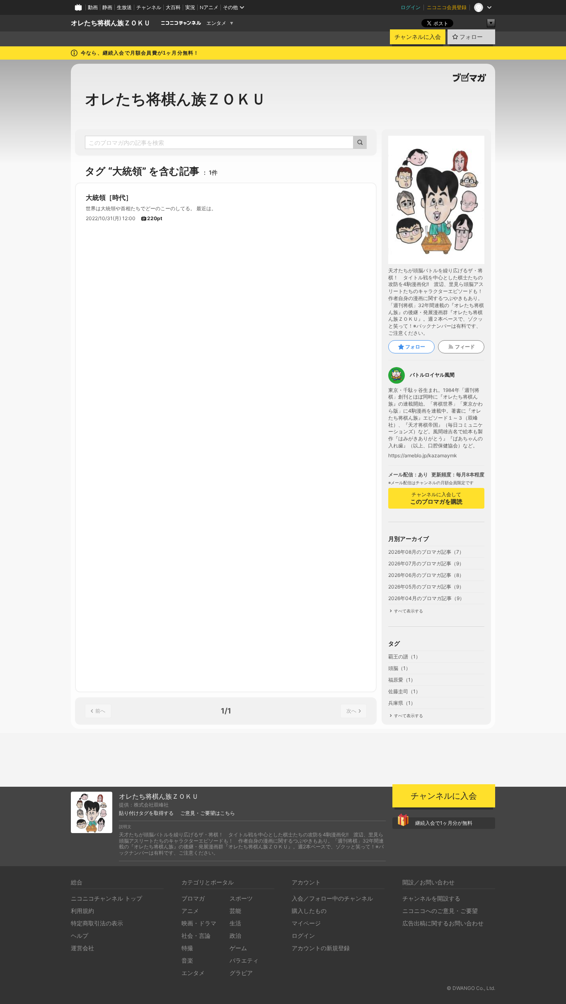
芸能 (235, 910)
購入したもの (309, 910)
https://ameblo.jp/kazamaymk (422, 456)
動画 (93, 7)
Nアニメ (209, 7)
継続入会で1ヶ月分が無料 (443, 823)
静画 (107, 7)
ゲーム (238, 947)
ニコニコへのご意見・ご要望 (440, 910)
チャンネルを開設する (431, 898)
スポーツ (241, 898)
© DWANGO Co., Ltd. (471, 988)
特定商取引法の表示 (97, 923)
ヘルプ (79, 935)
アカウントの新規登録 (321, 947)
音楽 (187, 960)
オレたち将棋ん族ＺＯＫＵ (110, 22)
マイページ (306, 923)
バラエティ (244, 960)
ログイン (411, 7)
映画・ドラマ (198, 923)
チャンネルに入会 (417, 37)
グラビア (241, 972)
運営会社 (82, 947)
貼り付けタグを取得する (146, 813)
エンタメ (216, 23)
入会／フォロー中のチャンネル (332, 898)
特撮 (187, 947)
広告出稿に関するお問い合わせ (443, 923)
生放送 (124, 7)
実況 (190, 7)
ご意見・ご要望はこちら (207, 813)
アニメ (190, 910)
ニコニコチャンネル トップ (106, 898)
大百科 (173, 7)
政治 (235, 935)
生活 (235, 923)
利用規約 (82, 910)
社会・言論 (195, 935)
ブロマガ (193, 898)
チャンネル (148, 7)
